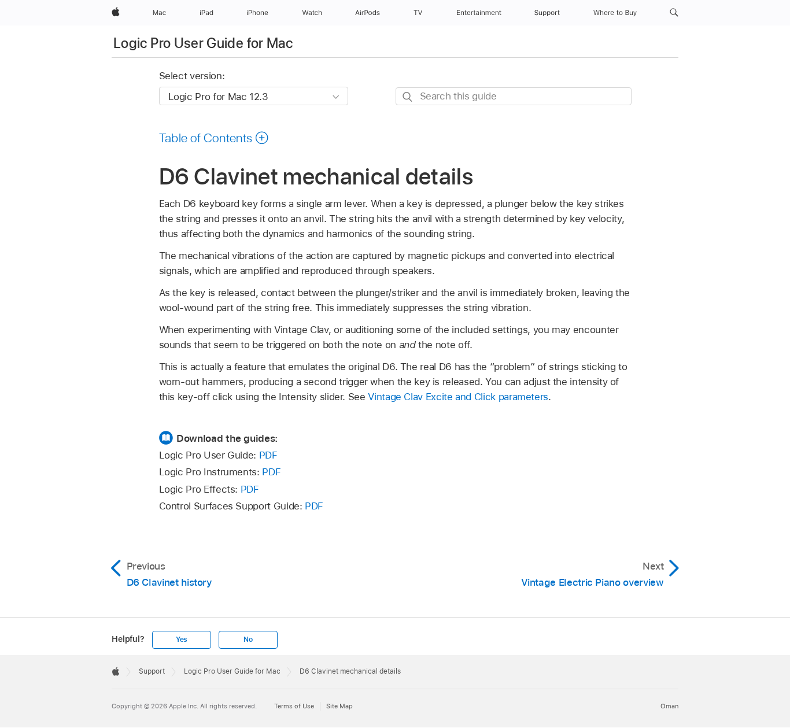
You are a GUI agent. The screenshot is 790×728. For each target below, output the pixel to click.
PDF (268, 455)
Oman (669, 706)
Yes (181, 639)
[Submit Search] (408, 97)
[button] (674, 12)
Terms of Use (294, 706)
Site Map (339, 706)
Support (152, 671)
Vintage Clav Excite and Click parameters (458, 396)
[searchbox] (514, 96)
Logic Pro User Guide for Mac (203, 43)
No (248, 639)
